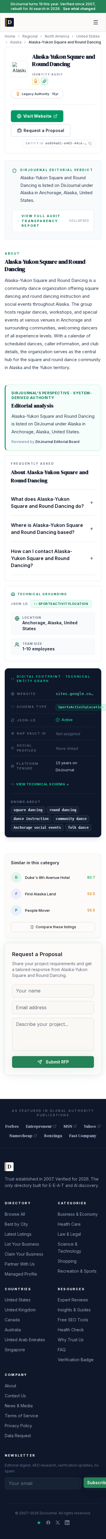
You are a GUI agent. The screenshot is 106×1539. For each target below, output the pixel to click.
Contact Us (15, 1395)
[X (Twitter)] (57, 1522)
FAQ (62, 1349)
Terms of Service (21, 1415)
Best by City (16, 1224)
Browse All (15, 1214)
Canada (12, 1319)
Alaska (15, 42)
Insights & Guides (74, 1309)
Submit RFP (57, 1061)
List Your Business (22, 1244)
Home (10, 36)
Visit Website (37, 116)
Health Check (71, 1329)
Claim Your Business (24, 1254)
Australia (13, 1329)
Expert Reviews (73, 1299)
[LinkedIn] (67, 1522)
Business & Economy (78, 1214)
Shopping (67, 1261)
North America (57, 36)
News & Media (19, 1405)
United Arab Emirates (25, 1339)
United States (88, 36)
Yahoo (90, 1126)
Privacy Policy (18, 1425)
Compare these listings (56, 927)
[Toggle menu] (95, 22)
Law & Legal (69, 1234)
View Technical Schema (42, 784)
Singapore (15, 1349)
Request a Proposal (44, 130)
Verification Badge (76, 1359)
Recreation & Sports (77, 1271)
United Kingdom (20, 1309)
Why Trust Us (71, 1339)
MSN (68, 1126)
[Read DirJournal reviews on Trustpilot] (39, 1522)
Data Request (18, 1435)
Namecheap (20, 1136)
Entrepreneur (39, 1126)
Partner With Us (20, 1263)
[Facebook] (48, 1522)
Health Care (69, 1224)
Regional (30, 36)
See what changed (79, 8)
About (10, 1385)
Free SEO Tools (73, 1319)
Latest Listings (18, 1234)
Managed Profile (21, 1273)
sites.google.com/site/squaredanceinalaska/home (75, 693)
